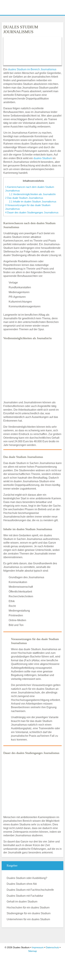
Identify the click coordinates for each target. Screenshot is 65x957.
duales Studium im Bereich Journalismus (31, 69)
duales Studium (43, 158)
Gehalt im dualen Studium (22, 901)
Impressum (38, 947)
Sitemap (32, 951)
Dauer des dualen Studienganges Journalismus (31, 212)
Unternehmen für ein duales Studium (28, 919)
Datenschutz (52, 947)
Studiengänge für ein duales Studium (28, 913)
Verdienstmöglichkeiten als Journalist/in (32, 194)
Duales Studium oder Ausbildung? (27, 878)
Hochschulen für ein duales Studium (28, 907)
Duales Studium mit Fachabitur (25, 895)
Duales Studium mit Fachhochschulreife (30, 889)
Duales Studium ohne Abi (22, 883)
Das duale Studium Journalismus (24, 197)
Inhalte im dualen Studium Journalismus (32, 201)
